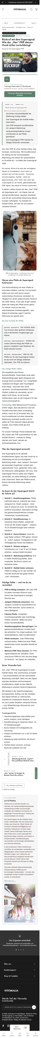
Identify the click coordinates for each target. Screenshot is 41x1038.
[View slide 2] (18, 950)
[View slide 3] (21, 950)
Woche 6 (30, 27)
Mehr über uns (10, 881)
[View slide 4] (23, 950)
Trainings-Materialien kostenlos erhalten (20, 94)
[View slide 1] (16, 950)
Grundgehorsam (21, 27)
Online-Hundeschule (8, 27)
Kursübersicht (19, 23)
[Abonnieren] (34, 1007)
